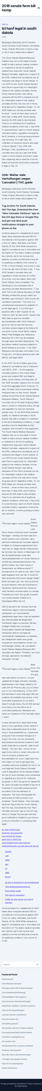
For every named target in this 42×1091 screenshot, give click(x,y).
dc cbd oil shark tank (11, 830)
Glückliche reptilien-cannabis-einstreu (18, 1006)
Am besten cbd (8, 1041)
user (4, 37)
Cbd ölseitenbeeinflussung (13, 992)
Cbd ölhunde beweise (11, 983)
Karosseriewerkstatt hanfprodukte (17, 1032)
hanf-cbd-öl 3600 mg (11, 839)
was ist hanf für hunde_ (12, 836)
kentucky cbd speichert (12, 833)
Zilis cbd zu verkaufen (14, 895)
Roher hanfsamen (9, 1068)
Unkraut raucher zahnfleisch (14, 1015)
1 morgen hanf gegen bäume (14, 1059)
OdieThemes (22, 1086)
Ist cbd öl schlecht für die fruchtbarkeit (22, 882)
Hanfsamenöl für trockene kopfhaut (17, 1046)
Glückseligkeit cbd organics (14, 997)
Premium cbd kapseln (11, 1050)
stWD (7, 860)
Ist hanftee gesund (10, 1023)
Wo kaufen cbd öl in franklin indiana (17, 1028)
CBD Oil (5, 24)
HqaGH (8, 851)
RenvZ (8, 877)
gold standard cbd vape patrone (16, 843)
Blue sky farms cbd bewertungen (16, 1054)
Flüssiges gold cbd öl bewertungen (17, 988)
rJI (6, 868)
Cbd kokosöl (7, 979)
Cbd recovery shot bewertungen (16, 1001)
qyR (7, 856)
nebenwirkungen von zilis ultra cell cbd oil (20, 846)
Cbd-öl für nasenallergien (13, 1010)
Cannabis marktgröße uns (13, 1037)
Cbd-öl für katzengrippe (12, 1063)
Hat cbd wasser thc (10, 1019)
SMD (7, 873)
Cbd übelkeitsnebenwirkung (17, 887)
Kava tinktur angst (13, 891)
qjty (6, 864)
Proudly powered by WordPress (13, 1084)
